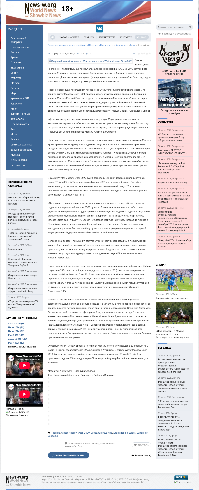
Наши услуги (107, 37)
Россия (15, 52)
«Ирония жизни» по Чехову (172, 182)
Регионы (16, 88)
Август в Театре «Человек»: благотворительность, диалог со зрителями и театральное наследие (174, 197)
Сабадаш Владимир (101, 432)
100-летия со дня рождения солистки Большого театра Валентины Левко (173, 404)
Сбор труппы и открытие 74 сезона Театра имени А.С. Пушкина (23, 304)
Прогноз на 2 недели (17, 415)
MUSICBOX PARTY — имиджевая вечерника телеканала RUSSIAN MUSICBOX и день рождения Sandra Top (173, 423)
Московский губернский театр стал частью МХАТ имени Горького (24, 200)
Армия (14, 57)
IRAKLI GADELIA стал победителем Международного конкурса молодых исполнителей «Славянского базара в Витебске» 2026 (172, 447)
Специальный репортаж (18, 40)
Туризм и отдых (20, 113)
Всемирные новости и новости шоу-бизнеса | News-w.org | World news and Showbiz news (88, 45)
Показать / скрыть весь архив (22, 346)
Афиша (15, 139)
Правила (89, 37)
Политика (16, 62)
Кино (14, 108)
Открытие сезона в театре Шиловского (22, 277)
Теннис (56, 432)
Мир (13, 93)
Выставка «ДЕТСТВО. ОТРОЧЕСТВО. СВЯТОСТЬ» (172, 152)
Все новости (18, 165)
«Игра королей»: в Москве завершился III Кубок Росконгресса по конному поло (172, 334)
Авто (13, 129)
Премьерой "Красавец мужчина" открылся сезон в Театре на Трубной (22, 262)
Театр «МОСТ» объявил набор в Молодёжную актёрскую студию (174, 243)
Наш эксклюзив (20, 47)
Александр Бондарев (124, 432)
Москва (15, 83)
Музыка (15, 154)
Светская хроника (21, 144)
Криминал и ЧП (20, 98)
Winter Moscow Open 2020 (75, 432)
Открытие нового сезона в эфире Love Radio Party (22, 290)
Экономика (17, 67)
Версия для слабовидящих (176, 33)
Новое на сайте (69, 37)
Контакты (126, 37)
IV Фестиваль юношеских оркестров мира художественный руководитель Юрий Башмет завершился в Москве (173, 365)
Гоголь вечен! (15, 249)
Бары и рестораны (21, 149)
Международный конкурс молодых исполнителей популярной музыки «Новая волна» (22, 218)
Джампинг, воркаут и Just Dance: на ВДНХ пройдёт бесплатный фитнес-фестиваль (171, 168)
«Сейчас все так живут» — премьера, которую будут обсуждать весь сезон (172, 137)
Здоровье (16, 103)
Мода (14, 134)
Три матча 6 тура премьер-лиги (172, 297)
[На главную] (43, 10)
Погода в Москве (15, 408)
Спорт (14, 72)
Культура (16, 78)
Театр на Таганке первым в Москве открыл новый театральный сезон (22, 236)
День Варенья (19, 160)
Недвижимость (20, 124)
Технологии (17, 119)
